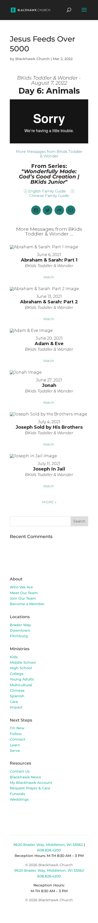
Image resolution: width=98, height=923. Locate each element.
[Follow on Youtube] (34, 814)
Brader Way (20, 625)
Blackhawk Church (32, 59)
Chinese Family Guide (49, 195)
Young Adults (22, 679)
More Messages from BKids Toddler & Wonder (49, 153)
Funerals (17, 794)
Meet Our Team (24, 593)
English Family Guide (47, 191)
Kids (14, 657)
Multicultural (21, 685)
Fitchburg (19, 636)
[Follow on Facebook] (14, 814)
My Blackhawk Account (31, 782)
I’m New (17, 728)
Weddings (19, 799)
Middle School (23, 662)
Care (14, 702)
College (17, 673)
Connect (17, 739)
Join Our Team (23, 598)
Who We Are (21, 587)
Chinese (17, 690)
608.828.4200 (49, 850)
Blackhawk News (25, 777)
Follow (16, 734)
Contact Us (20, 771)
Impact (16, 707)
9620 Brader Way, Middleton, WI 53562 (48, 844)
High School (21, 668)
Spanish (17, 696)
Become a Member (27, 604)
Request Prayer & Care (30, 788)
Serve (15, 750)
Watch (48, 277)
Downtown (20, 630)
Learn (15, 745)
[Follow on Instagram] (24, 814)
